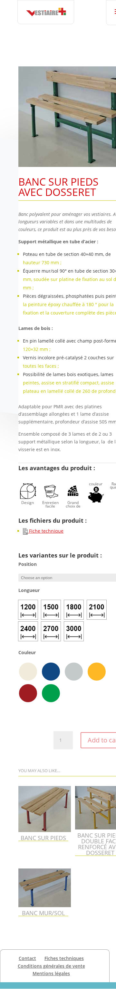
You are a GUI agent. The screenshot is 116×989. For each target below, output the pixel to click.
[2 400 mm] (28, 631)
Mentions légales (51, 973)
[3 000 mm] (73, 631)
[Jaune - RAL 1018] (96, 671)
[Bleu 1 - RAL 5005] (51, 671)
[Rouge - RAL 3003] (28, 693)
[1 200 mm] (28, 609)
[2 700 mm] (51, 631)
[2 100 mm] (96, 609)
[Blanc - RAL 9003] (28, 671)
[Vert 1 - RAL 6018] (51, 693)
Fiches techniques (64, 958)
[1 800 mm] (73, 609)
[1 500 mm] (51, 609)
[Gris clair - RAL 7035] (73, 671)
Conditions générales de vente (51, 966)
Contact (27, 958)
